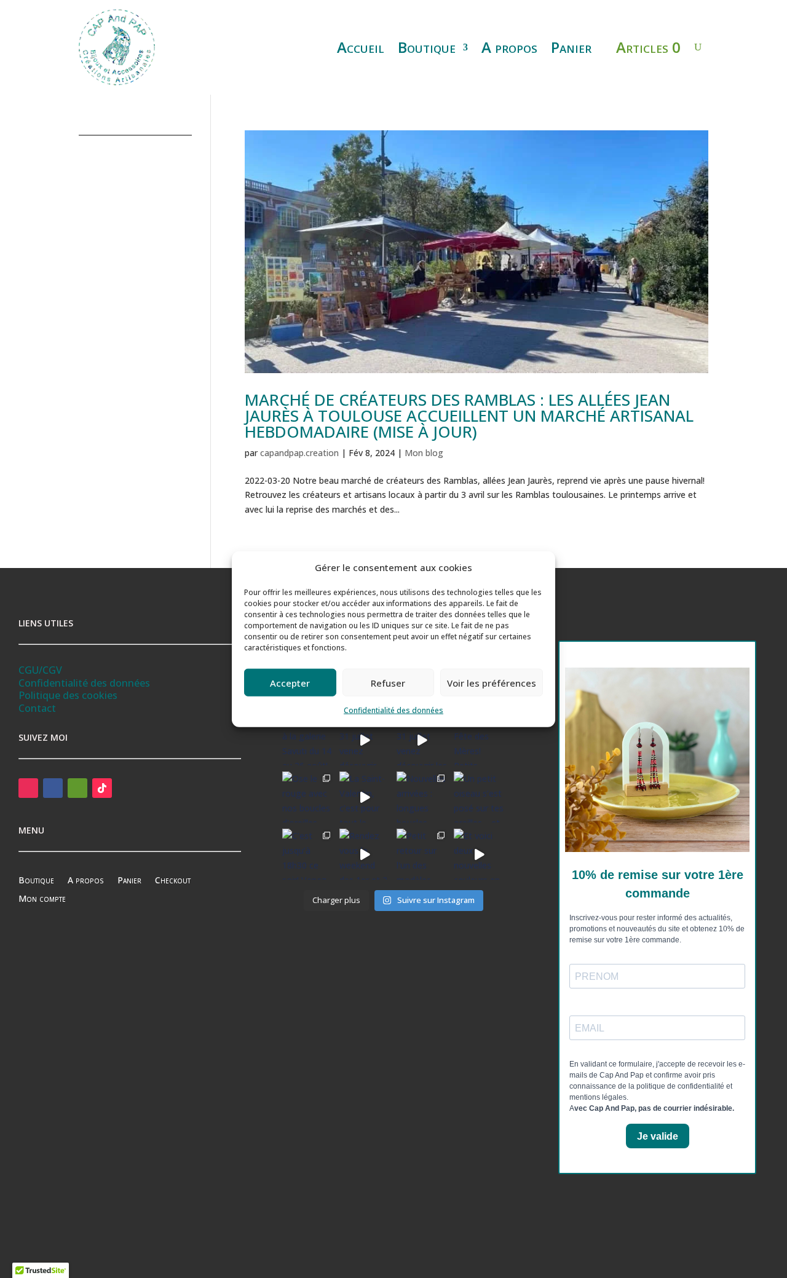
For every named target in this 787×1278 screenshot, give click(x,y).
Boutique (427, 47)
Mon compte (42, 899)
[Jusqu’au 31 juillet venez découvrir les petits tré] (422, 740)
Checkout (173, 881)
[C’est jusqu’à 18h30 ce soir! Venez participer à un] (307, 854)
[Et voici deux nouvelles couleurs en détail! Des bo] (479, 854)
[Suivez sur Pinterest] (77, 788)
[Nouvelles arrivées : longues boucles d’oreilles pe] (422, 796)
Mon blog (424, 453)
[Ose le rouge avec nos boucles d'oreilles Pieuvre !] (307, 796)
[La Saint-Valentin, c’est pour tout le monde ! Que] (364, 796)
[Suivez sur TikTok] (102, 788)
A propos (509, 47)
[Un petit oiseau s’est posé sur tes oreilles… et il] (479, 796)
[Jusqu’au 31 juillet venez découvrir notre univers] (364, 740)
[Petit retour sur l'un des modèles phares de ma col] (422, 854)
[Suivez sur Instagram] (28, 788)
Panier (571, 47)
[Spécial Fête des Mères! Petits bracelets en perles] (479, 740)
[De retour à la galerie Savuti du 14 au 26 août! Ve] (307, 740)
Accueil (360, 47)
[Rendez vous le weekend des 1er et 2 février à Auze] (364, 854)
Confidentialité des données (393, 710)
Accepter (290, 683)
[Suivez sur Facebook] (53, 788)
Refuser (388, 683)
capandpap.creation (299, 453)
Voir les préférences (491, 683)
